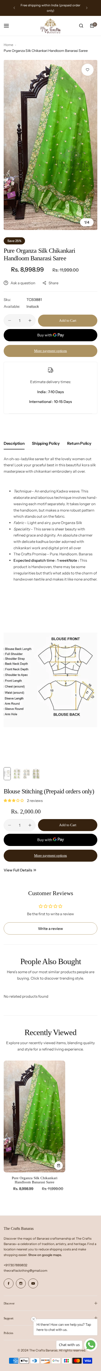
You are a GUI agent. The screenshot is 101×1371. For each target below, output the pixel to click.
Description (14, 443)
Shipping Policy (46, 443)
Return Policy (79, 443)
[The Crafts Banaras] (50, 26)
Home (8, 45)
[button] (14, 7)
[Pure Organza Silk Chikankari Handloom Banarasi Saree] (34, 1116)
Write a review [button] (50, 928)
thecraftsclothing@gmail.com (25, 1270)
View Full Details (18, 870)
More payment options (50, 351)
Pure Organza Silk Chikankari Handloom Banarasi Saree (34, 1180)
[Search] (81, 25)
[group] (50, 145)
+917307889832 (15, 1265)
